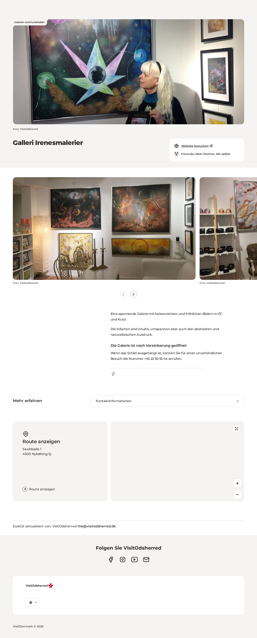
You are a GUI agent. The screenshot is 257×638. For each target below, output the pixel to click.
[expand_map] (236, 428)
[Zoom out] (237, 494)
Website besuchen (195, 146)
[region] (177, 461)
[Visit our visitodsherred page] (110, 559)
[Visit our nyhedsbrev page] (146, 559)
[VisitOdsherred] (40, 585)
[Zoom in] (237, 483)
